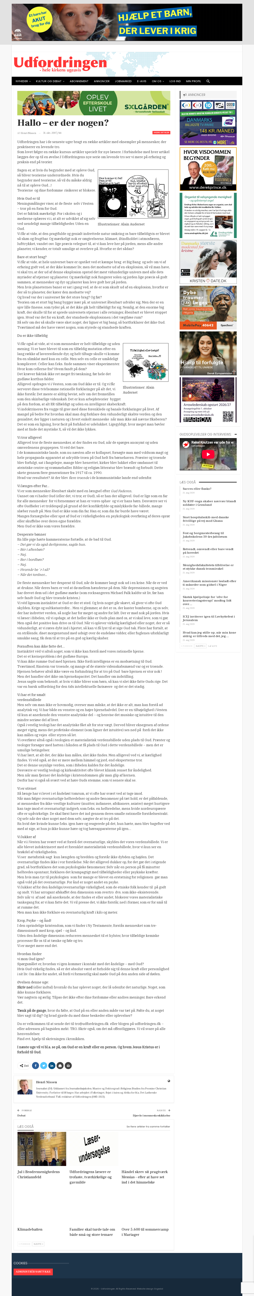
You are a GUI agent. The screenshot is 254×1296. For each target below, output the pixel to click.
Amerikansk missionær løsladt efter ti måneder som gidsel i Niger (209, 583)
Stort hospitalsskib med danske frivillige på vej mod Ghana (206, 519)
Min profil (193, 81)
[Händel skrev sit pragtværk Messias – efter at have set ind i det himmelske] (146, 1149)
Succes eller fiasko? (197, 489)
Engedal (158, 1288)
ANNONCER (102, 81)
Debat (21, 1115)
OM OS (157, 81)
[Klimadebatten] (41, 1206)
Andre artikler (161, 132)
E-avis (142, 81)
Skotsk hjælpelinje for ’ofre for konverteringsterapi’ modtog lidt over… (207, 600)
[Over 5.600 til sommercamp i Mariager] (146, 1206)
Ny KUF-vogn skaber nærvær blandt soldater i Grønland (209, 503)
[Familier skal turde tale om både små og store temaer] (94, 1206)
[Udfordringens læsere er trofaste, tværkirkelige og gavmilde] (94, 1149)
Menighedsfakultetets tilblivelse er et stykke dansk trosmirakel (208, 567)
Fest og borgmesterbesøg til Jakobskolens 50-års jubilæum (205, 535)
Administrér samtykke (33, 1271)
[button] (208, 82)
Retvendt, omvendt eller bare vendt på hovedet (208, 551)
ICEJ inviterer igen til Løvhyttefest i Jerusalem (209, 618)
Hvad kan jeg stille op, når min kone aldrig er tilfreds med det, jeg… (209, 634)
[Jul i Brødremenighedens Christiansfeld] (41, 1149)
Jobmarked (123, 81)
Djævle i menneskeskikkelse (151, 1115)
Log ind (175, 81)
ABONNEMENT (79, 81)
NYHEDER (22, 81)
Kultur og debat (49, 81)
